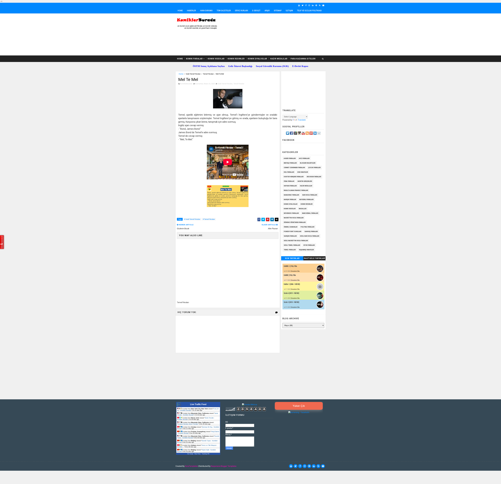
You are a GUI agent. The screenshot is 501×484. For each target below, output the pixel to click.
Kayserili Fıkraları (306, 199)
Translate (302, 120)
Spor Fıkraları (309, 245)
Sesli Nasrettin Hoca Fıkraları (296, 240)
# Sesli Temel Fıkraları (192, 219)
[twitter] (302, 5)
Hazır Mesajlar (278, 59)
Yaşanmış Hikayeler (306, 250)
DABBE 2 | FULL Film (290, 266)
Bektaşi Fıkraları (290, 163)
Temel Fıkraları (208, 74)
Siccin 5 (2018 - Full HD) (291, 302)
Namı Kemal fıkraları (310, 213)
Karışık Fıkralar (290, 199)
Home (180, 11)
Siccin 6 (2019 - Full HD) (291, 293)
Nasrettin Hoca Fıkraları (293, 218)
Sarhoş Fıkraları (311, 231)
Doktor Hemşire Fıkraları (293, 177)
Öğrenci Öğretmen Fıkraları (295, 222)
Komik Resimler (236, 59)
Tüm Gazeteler (224, 11)
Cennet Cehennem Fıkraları (294, 167)
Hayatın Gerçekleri (304, 181)
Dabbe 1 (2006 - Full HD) (292, 284)
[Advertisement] (278, 34)
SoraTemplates (191, 466)
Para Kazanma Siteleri (303, 59)
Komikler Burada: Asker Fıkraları (188, 424)
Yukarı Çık (299, 405)
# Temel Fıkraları (209, 219)
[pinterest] (316, 5)
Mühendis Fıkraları (291, 213)
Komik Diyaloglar (257, 59)
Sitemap (278, 11)
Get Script (190, 454)
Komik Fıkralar (194, 59)
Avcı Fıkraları (304, 158)
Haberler (191, 11)
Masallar (302, 209)
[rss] (319, 5)
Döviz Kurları (241, 11)
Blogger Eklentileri (307, 163)
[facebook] (306, 5)
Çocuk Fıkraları (314, 167)
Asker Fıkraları (290, 158)
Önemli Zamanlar (290, 227)
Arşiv (267, 11)
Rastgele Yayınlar (314, 258)
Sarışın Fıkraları (290, 236)
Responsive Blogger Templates (223, 466)
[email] (323, 5)
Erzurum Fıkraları (314, 177)
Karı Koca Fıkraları (309, 195)
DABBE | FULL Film (290, 275)
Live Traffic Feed (198, 404)
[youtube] (299, 5)
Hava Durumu (206, 11)
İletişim (289, 11)
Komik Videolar (216, 59)
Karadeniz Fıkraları (291, 195)
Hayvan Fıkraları (290, 186)
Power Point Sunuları (292, 231)
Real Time (198, 454)
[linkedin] (312, 5)
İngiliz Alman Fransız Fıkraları (296, 190)
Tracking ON (205, 454)
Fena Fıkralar (289, 181)
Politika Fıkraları (307, 227)
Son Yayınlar (292, 258)
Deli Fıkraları (289, 172)
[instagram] (309, 5)
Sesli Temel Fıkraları (193, 74)
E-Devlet (256, 11)
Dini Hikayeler (302, 172)
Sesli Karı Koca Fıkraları (309, 236)
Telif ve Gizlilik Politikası (309, 11)
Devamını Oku (295, 271)
